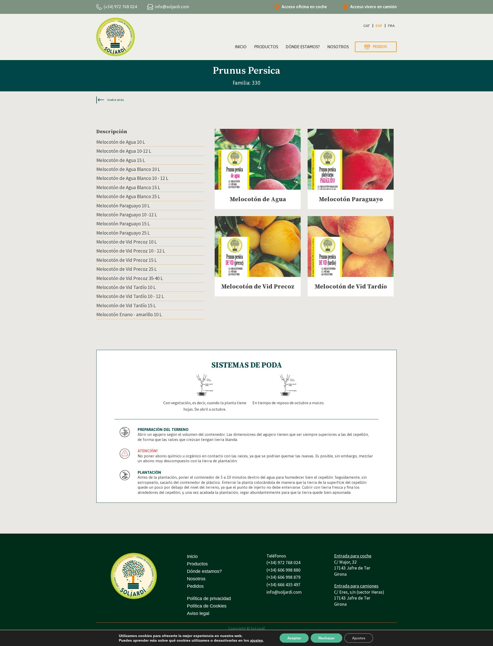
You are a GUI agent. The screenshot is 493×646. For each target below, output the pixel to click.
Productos (266, 46)
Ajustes (358, 638)
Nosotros (338, 46)
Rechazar (326, 638)
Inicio (240, 46)
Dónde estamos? (204, 571)
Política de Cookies (206, 606)
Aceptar (294, 638)
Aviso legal (198, 613)
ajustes (256, 640)
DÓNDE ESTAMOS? (303, 46)
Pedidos (195, 586)
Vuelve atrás (115, 100)
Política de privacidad (209, 598)
